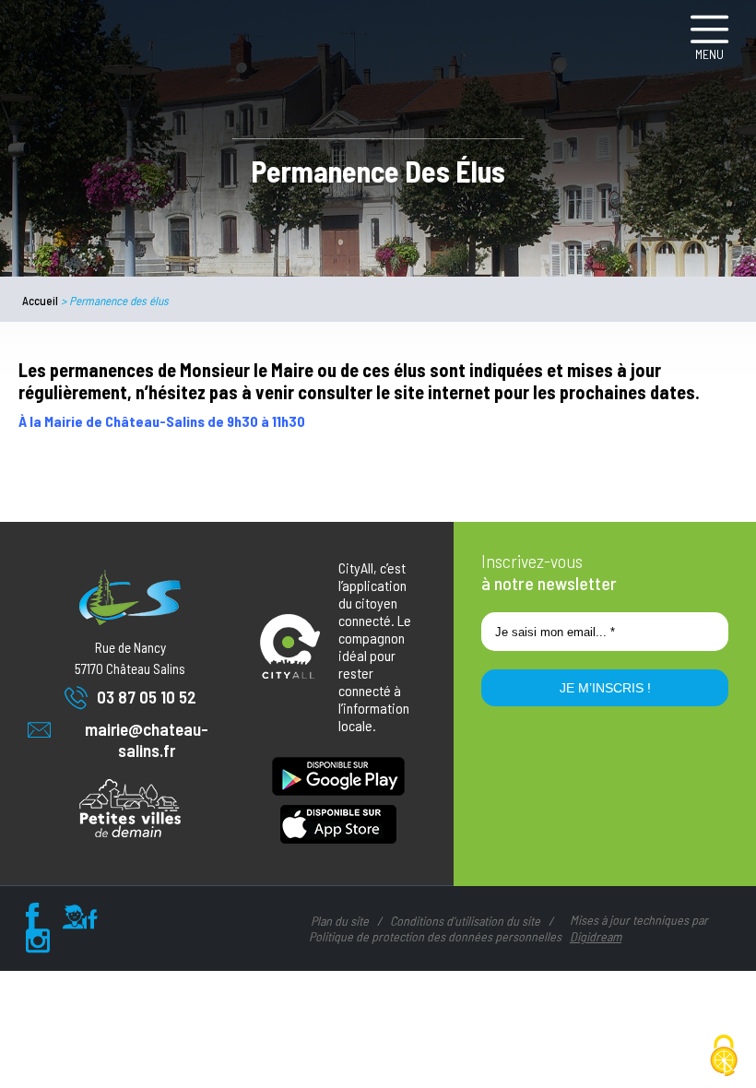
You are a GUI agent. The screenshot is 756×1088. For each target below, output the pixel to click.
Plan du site (340, 920)
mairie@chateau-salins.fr (146, 739)
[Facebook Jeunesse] (80, 921)
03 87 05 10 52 (146, 696)
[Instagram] (38, 945)
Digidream (595, 936)
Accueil (40, 300)
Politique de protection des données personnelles (435, 936)
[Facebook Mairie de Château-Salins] (32, 921)
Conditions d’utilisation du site (465, 920)
